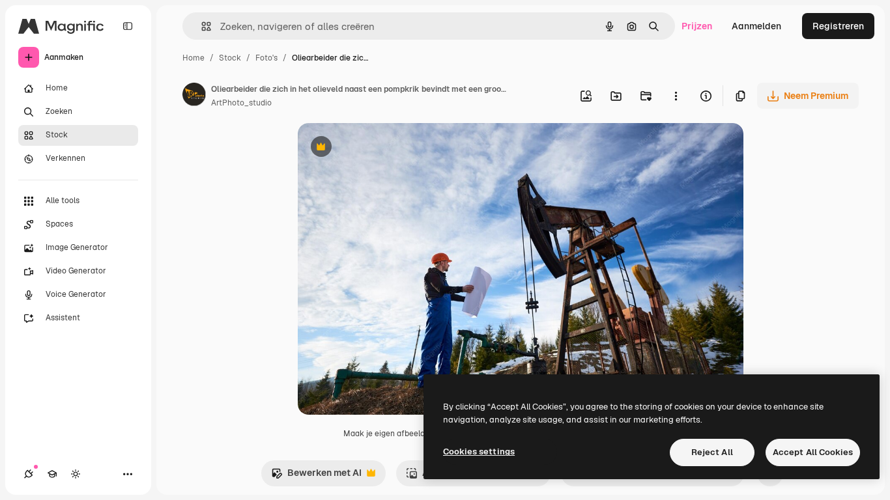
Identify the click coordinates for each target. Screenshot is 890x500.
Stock (230, 58)
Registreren (838, 26)
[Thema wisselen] (75, 474)
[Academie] (52, 474)
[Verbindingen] (28, 474)
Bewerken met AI (316, 476)
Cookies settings (479, 451)
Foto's (266, 58)
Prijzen (697, 26)
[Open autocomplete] (201, 26)
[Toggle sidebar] (127, 26)
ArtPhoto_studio (241, 103)
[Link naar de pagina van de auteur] (194, 96)
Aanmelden (756, 26)
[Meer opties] (676, 96)
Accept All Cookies (813, 452)
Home (193, 58)
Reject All (712, 452)
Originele (383, 148)
